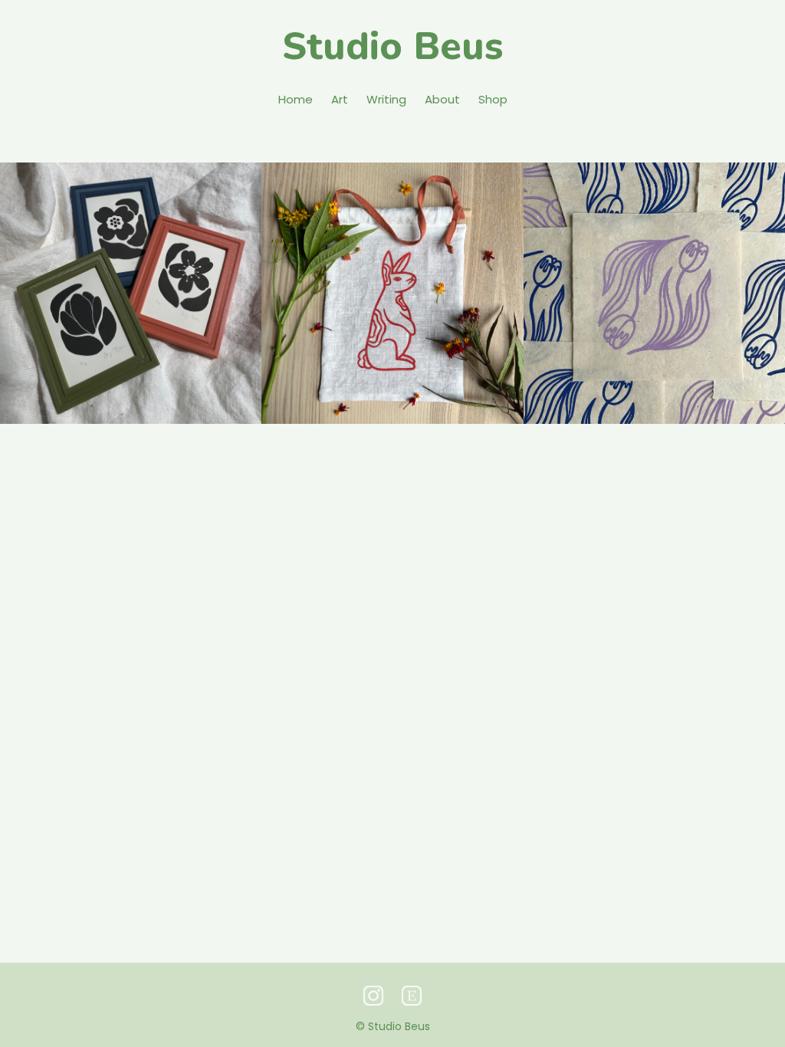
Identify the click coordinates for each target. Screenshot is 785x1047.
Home (295, 99)
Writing (386, 99)
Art (339, 99)
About (442, 99)
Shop (492, 99)
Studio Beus (392, 46)
